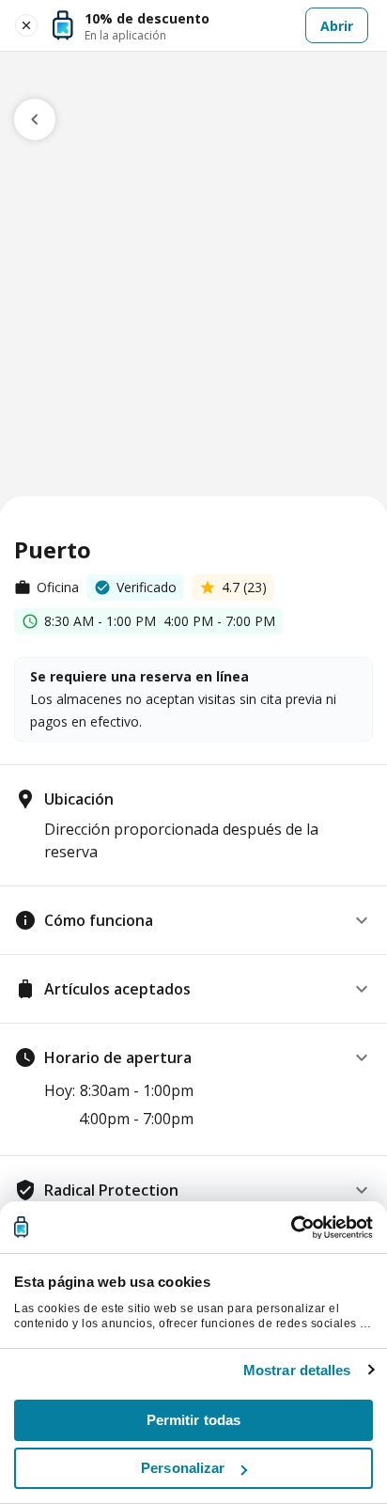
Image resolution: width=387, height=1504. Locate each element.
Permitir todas (193, 1420)
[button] (193, 920)
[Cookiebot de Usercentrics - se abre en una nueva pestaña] (291, 1227)
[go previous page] (34, 119)
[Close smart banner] (26, 25)
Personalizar (182, 1468)
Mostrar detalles (297, 1370)
